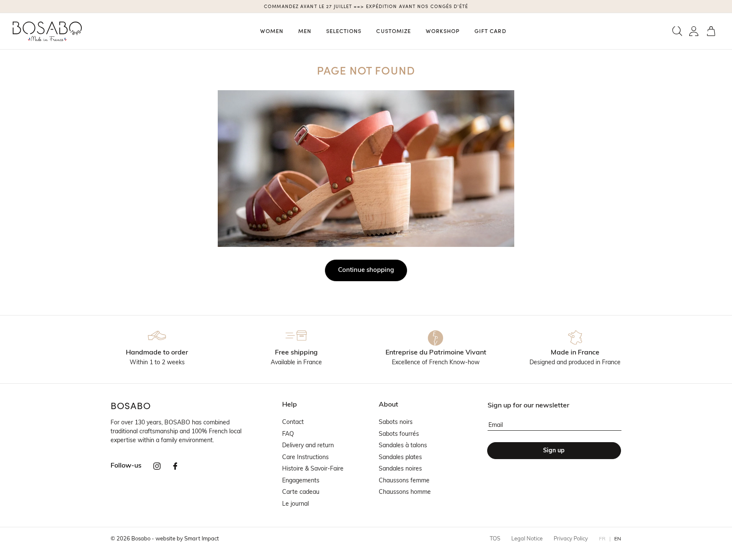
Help (289, 404)
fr (602, 539)
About (388, 404)
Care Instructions (305, 457)
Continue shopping (366, 270)
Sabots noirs (396, 422)
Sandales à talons (403, 446)
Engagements (300, 481)
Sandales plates (400, 457)
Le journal (295, 504)
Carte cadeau (300, 492)
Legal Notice (527, 539)
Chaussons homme (405, 492)
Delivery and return (308, 446)
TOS (495, 539)
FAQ (288, 434)
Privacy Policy (571, 539)
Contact (293, 422)
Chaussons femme (404, 481)
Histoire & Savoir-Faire (313, 469)
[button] (677, 31)
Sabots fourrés (399, 434)
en (617, 539)
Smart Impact (201, 539)
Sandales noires (400, 469)
